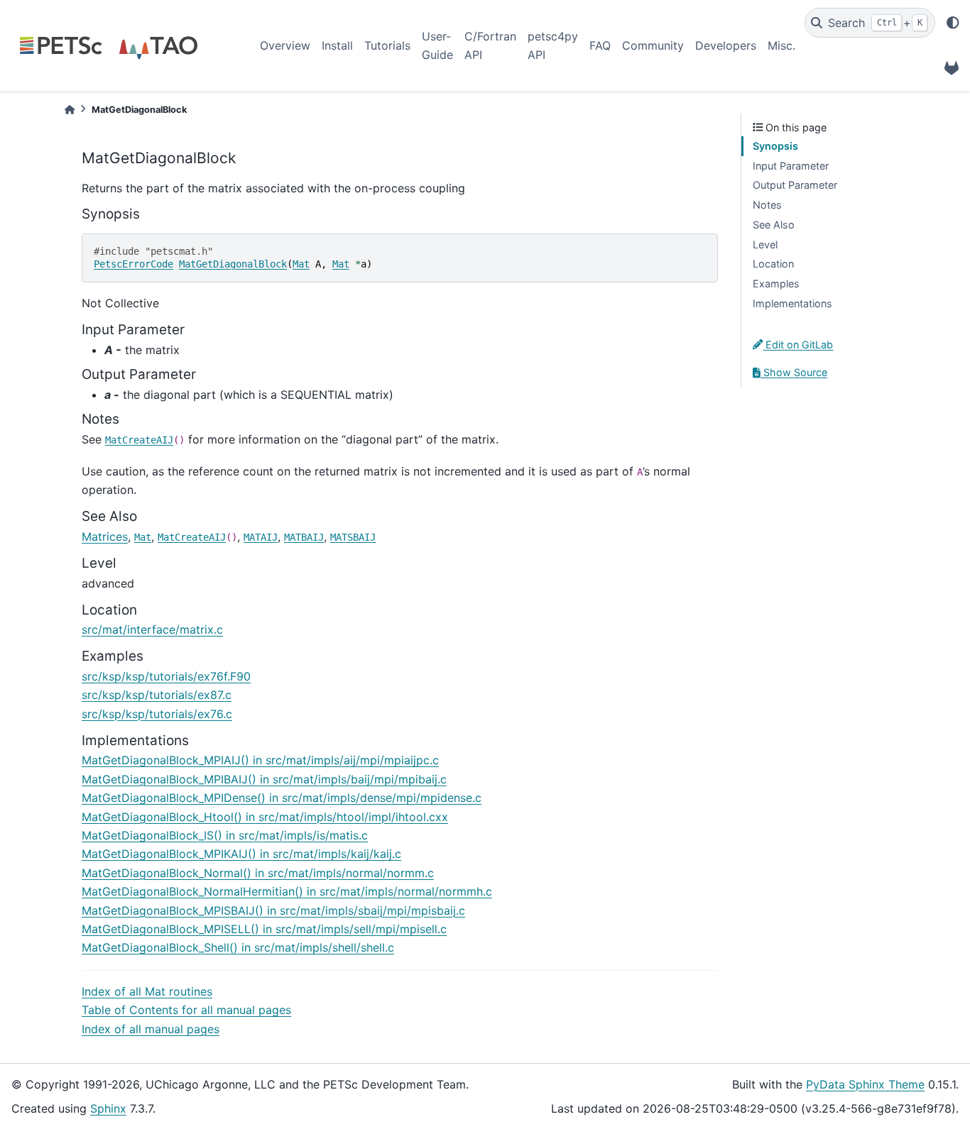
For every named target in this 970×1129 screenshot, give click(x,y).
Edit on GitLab (798, 344)
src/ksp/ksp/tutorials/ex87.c (156, 695)
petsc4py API (553, 45)
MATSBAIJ (353, 537)
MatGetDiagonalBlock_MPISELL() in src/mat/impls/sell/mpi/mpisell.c (264, 929)
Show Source (794, 372)
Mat (301, 264)
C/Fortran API (490, 45)
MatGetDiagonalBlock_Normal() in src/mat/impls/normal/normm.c (258, 873)
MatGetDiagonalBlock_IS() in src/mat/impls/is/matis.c (225, 835)
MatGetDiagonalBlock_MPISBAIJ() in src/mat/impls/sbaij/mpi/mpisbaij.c (273, 910)
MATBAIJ (304, 537)
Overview (285, 45)
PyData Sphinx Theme (865, 1084)
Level (765, 244)
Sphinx (108, 1108)
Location (773, 264)
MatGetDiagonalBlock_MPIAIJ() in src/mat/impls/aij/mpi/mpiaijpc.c (260, 760)
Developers (725, 45)
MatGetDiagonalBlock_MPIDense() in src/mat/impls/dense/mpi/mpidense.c (281, 798)
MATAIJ (261, 537)
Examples (776, 283)
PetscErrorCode (133, 264)
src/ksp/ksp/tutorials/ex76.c (157, 714)
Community (653, 45)
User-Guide (437, 45)
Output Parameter (795, 185)
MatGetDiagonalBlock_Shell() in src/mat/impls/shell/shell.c (238, 947)
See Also (774, 225)
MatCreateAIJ (139, 440)
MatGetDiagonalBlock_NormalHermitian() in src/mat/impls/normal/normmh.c (287, 891)
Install (337, 45)
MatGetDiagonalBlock (233, 264)
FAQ (600, 45)
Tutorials (387, 45)
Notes (767, 205)
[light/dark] (953, 23)
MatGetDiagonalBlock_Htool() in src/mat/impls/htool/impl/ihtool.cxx (265, 817)
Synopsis (775, 146)
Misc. (781, 45)
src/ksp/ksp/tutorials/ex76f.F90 (166, 676)
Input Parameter (791, 166)
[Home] (70, 109)
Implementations (792, 303)
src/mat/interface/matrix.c (152, 629)
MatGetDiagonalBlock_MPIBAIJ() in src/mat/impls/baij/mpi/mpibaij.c (264, 779)
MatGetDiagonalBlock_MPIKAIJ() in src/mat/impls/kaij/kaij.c (241, 854)
